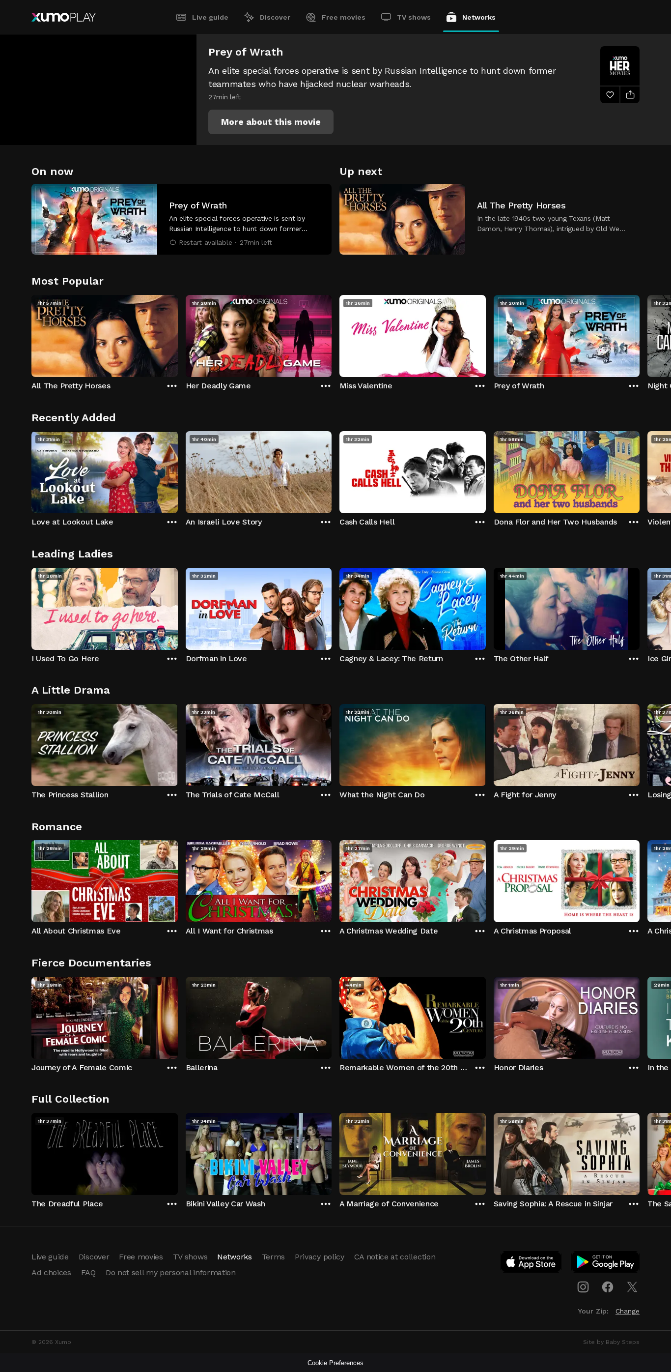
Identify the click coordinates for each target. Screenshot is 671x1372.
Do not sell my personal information (171, 1272)
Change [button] (627, 1311)
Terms (273, 1256)
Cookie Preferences (335, 1363)
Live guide (210, 17)
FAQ (88, 1272)
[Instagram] (583, 1287)
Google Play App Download (606, 1264)
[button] (271, 122)
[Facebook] (607, 1287)
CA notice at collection (395, 1256)
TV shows (414, 17)
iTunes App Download (531, 1264)
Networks (479, 17)
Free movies (343, 17)
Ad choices (51, 1272)
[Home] (63, 17)
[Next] (639, 334)
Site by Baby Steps (611, 1342)
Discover (275, 17)
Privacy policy (319, 1256)
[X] (632, 1287)
